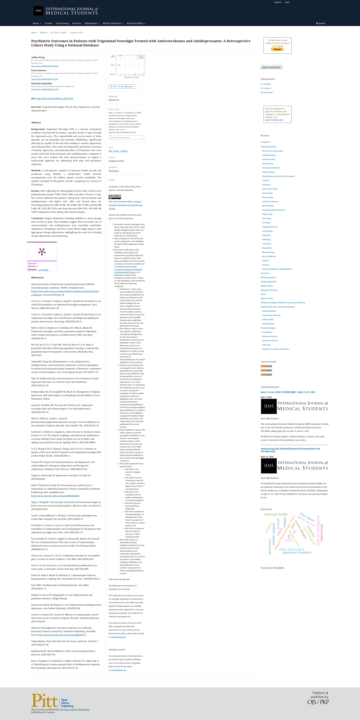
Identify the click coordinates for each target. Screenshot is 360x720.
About (36, 23)
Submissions (91, 23)
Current (48, 23)
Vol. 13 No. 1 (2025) (58, 32)
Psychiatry (114, 170)
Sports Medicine (269, 256)
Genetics (265, 180)
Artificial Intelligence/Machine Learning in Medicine (283, 302)
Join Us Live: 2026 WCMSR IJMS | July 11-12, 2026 (288, 392)
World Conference (112, 23)
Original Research (269, 227)
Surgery (265, 260)
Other (263, 294)
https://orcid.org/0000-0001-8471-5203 (44, 89)
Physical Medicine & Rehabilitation (277, 269)
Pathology (266, 239)
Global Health (268, 323)
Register (277, 2)
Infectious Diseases (270, 201)
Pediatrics (266, 235)
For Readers (266, 84)
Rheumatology (268, 252)
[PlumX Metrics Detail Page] (41, 251)
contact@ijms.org (118, 637)
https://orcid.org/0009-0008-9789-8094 (44, 66)
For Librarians (267, 92)
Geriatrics (266, 184)
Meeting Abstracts (268, 277)
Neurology (266, 218)
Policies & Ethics (135, 23)
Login (287, 2)
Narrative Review (269, 336)
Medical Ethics (267, 286)
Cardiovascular (268, 159)
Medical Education (269, 281)
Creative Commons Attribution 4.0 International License (125, 205)
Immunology (267, 197)
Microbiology (268, 205)
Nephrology (267, 214)
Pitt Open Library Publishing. (75, 709)
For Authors (266, 88)
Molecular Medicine (269, 290)
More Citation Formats (120, 137)
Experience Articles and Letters (275, 349)
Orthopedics (267, 231)
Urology (265, 264)
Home (33, 32)
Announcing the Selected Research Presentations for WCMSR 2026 (290, 450)
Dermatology (267, 163)
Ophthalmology (269, 155)
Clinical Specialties (269, 146)
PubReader (128, 86)
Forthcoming (62, 23)
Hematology (267, 193)
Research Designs (268, 328)
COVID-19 (265, 273)
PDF (114, 86)
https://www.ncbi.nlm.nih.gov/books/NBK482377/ (61, 634)
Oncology (266, 222)
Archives (76, 23)
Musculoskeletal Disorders (273, 210)
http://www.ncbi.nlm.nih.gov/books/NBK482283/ (55, 495)
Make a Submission (271, 67)
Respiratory (267, 248)
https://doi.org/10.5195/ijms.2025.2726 (54, 98)
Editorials (266, 344)
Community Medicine (271, 315)
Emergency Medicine (271, 167)
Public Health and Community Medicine (278, 307)
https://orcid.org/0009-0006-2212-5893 (44, 79)
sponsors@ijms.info (274, 120)
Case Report (267, 332)
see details (43, 269)
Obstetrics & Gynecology (272, 151)
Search (322, 23)
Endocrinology (268, 172)
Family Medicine (269, 311)
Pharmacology (267, 298)
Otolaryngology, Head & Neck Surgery (278, 176)
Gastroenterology (269, 189)
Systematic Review (270, 340)
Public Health (268, 319)
